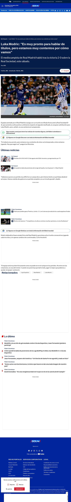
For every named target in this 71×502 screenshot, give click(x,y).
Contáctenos (26, 471)
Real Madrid (37, 272)
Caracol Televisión (12, 464)
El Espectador (11, 475)
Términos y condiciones (49, 472)
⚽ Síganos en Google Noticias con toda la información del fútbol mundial (30, 230)
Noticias (21, 484)
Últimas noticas (17, 1)
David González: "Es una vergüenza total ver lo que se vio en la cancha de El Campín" (34, 372)
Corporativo (47, 474)
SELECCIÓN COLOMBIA (42, 10)
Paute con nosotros (28, 477)
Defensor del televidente (29, 464)
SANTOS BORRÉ (29, 10)
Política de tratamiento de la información (51, 467)
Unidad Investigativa (35, 1)
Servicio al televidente (28, 462)
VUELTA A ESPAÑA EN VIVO (16, 10)
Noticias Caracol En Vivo (48, 1)
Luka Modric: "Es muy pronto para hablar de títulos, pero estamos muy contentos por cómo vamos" (33, 39)
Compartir (66, 70)
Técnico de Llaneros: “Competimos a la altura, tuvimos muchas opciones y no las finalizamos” (41, 221)
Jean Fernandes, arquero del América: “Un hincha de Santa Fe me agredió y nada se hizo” (36, 358)
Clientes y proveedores (28, 473)
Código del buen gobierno (29, 469)
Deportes (12, 484)
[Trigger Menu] (2, 6)
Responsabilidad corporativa (51, 464)
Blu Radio (10, 467)
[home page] (10, 1)
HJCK (9, 471)
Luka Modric (48, 272)
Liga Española (25, 272)
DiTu (9, 473)
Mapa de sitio (26, 475)
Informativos (59, 1)
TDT (24, 467)
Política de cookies (48, 470)
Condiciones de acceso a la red (51, 462)
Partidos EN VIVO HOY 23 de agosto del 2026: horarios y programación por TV (37, 158)
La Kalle (10, 469)
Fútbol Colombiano (16, 209)
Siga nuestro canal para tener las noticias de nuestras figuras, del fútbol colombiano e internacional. (33, 132)
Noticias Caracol (12, 462)
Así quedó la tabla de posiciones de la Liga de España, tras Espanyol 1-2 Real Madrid (38, 168)
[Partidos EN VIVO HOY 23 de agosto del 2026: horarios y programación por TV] (5, 159)
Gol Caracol (25, 1)
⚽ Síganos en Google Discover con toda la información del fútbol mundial (30, 137)
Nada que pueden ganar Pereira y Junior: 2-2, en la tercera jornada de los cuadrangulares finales (42, 211)
